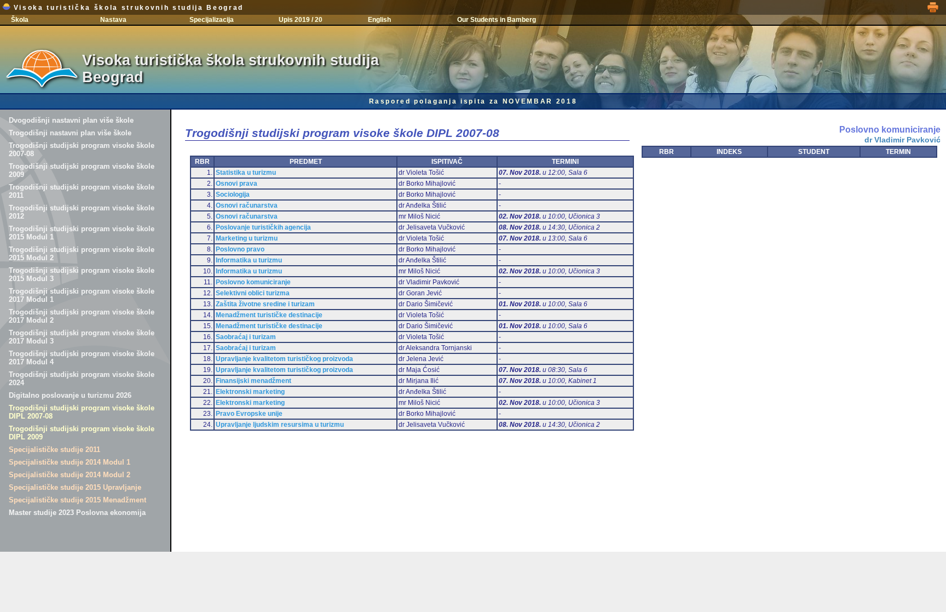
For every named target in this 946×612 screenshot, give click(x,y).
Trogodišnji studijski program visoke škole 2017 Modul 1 (81, 295)
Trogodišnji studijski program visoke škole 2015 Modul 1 (81, 233)
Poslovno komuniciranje (253, 282)
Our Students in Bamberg (496, 20)
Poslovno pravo (240, 249)
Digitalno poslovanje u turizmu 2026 (70, 395)
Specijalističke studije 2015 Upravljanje (75, 487)
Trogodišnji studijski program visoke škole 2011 (81, 191)
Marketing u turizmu (247, 238)
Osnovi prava (236, 183)
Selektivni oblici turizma (253, 293)
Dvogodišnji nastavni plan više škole (71, 120)
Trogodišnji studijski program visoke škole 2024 (81, 378)
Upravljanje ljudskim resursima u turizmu (280, 424)
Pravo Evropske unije (249, 413)
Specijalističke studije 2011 (54, 449)
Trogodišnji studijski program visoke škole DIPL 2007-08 (81, 412)
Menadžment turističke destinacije (269, 315)
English (379, 20)
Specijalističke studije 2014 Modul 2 (69, 475)
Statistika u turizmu (246, 172)
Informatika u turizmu (249, 260)
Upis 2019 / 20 (300, 20)
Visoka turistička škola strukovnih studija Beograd (127, 8)
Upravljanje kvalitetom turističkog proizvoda (284, 359)
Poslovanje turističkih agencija (263, 227)
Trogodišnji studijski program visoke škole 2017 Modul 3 (81, 337)
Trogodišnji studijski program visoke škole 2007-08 (81, 149)
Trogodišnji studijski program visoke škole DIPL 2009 (81, 433)
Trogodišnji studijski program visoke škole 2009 (81, 170)
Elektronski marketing (250, 392)
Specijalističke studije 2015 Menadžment (77, 500)
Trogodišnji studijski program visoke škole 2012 (81, 212)
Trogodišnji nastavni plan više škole (70, 133)
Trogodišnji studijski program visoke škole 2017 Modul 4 (81, 358)
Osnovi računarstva (247, 205)
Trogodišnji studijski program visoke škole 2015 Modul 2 (81, 253)
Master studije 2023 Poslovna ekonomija (77, 512)
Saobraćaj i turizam (246, 337)
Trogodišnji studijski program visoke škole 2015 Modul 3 (81, 274)
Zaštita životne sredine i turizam (265, 304)
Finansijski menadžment (253, 381)
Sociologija (233, 194)
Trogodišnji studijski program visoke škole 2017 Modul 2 (81, 316)
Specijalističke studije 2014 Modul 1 (69, 462)
